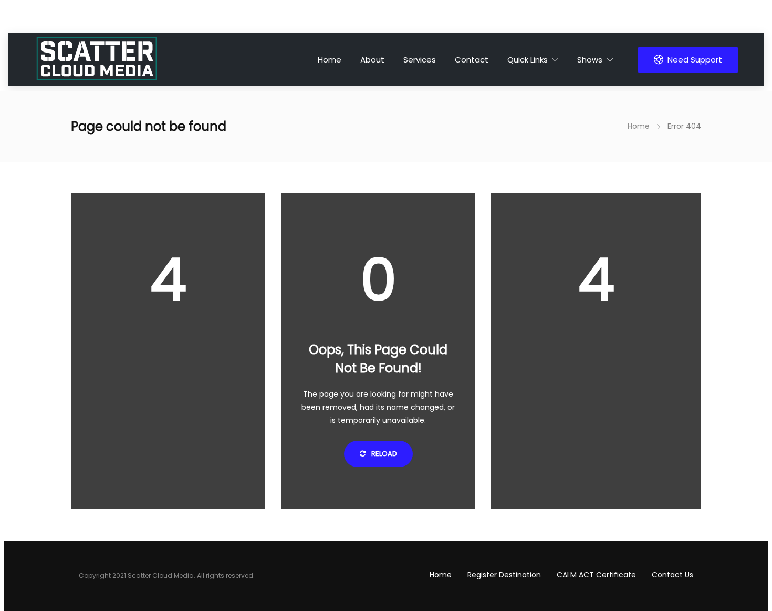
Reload (383, 454)
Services (419, 59)
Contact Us (672, 574)
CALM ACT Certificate (596, 574)
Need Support (694, 59)
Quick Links (527, 59)
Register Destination (504, 574)
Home (329, 59)
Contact (471, 59)
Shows (589, 59)
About (372, 59)
